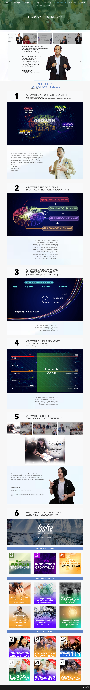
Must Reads (50, 6)
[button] (9, 62)
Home (6, 3)
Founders (82, 3)
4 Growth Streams (60, 3)
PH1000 (24, 3)
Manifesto (72, 3)
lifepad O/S (46, 3)
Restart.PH (14, 3)
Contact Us (40, 6)
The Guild (34, 3)
